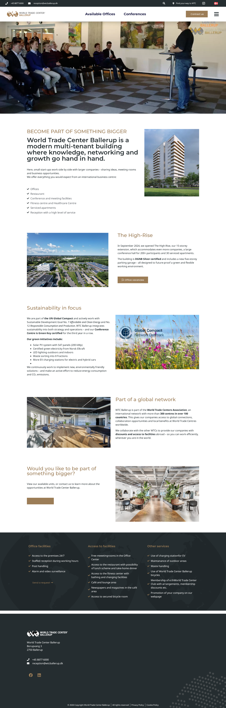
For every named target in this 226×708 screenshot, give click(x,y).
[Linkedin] (39, 675)
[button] (164, 3)
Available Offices (100, 14)
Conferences (135, 14)
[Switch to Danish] (216, 3)
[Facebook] (31, 675)
